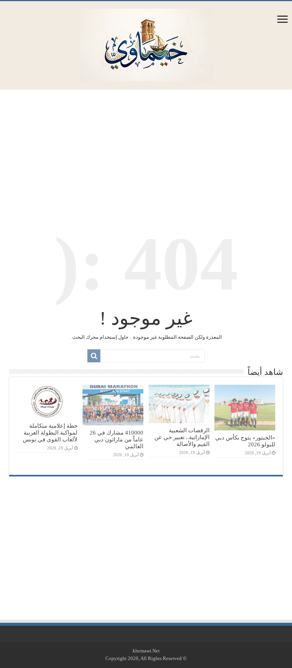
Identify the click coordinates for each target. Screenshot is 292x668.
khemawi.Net (146, 651)
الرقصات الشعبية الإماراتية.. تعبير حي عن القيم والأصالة (181, 437)
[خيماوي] (146, 43)
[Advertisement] (146, 151)
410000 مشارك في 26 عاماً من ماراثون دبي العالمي (116, 439)
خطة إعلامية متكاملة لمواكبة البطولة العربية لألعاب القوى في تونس (50, 432)
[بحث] (93, 355)
